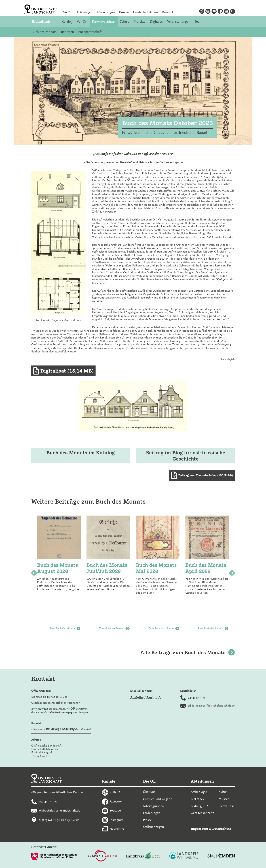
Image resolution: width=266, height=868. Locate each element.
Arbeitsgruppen (153, 806)
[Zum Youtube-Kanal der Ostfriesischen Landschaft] (214, 12)
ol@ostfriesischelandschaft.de (59, 810)
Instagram (117, 819)
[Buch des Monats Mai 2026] (158, 537)
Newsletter (117, 829)
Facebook (116, 801)
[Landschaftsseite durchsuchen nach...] (232, 12)
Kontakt (167, 12)
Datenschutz (221, 829)
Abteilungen (84, 12)
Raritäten (67, 32)
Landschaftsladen (145, 12)
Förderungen (106, 12)
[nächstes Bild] (232, 573)
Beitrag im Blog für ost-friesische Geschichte (185, 456)
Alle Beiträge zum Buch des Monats (182, 652)
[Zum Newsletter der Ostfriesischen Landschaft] (226, 12)
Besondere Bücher (104, 22)
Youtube (115, 810)
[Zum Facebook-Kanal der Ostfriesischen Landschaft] (220, 12)
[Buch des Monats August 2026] (59, 537)
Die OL (67, 12)
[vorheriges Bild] (34, 573)
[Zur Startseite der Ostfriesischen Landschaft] (40, 9)
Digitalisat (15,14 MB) (67, 371)
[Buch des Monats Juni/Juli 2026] (108, 537)
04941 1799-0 (48, 801)
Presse (124, 12)
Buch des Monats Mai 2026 (156, 568)
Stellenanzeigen (153, 827)
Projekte (139, 22)
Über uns (149, 792)
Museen (224, 799)
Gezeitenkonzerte (202, 813)
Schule (124, 22)
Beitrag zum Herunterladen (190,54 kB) (205, 475)
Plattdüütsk (226, 806)
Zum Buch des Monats (62, 628)
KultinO (115, 792)
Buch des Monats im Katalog (80, 453)
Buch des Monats (44, 32)
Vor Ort (82, 22)
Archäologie (199, 792)
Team (198, 22)
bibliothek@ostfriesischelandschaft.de (211, 705)
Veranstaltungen (178, 22)
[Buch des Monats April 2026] (207, 537)
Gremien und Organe (157, 799)
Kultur (223, 792)
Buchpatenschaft (90, 32)
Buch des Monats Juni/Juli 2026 (106, 568)
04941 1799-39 (196, 697)
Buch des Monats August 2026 (57, 568)
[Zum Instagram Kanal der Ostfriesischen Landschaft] (207, 12)
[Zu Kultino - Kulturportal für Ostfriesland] (201, 12)
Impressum (199, 829)
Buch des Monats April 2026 (205, 568)
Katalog (67, 22)
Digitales (156, 22)
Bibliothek (41, 21)
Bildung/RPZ (199, 806)
